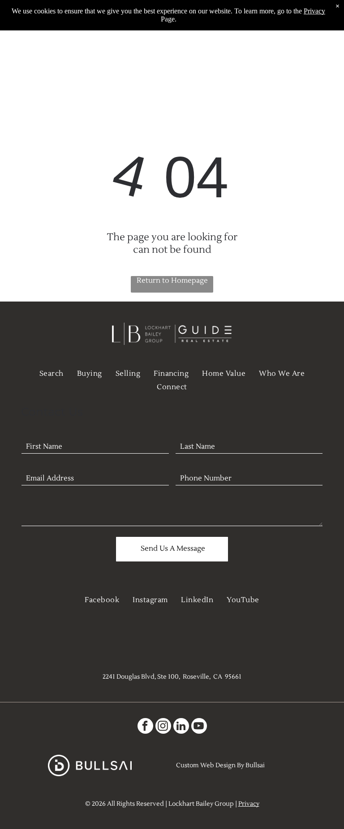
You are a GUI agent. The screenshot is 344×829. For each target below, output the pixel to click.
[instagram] (163, 727)
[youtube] (199, 727)
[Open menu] (323, 60)
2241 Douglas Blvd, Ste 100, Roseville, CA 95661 (172, 677)
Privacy (248, 804)
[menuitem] (51, 373)
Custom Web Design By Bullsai (220, 765)
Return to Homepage (172, 280)
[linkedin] (181, 727)
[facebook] (145, 727)
